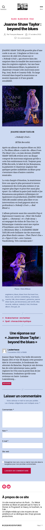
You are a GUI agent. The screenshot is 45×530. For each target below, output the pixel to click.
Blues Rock (23, 19)
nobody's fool (24, 304)
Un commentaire (24, 38)
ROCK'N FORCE (15, 525)
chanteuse (35, 297)
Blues (14, 19)
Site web (5, 452)
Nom (4, 431)
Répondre (6, 383)
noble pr (15, 304)
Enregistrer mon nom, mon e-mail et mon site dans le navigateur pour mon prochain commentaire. (23, 463)
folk (31, 19)
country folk (10, 299)
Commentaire (8, 410)
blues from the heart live (28, 294)
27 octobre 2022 (34, 34)
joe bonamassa (21, 302)
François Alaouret (16, 34)
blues (16, 294)
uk (19, 307)
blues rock (9, 297)
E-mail (5, 441)
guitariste (30, 299)
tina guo (14, 307)
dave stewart (20, 299)
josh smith (31, 302)
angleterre (9, 294)
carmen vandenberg (22, 297)
